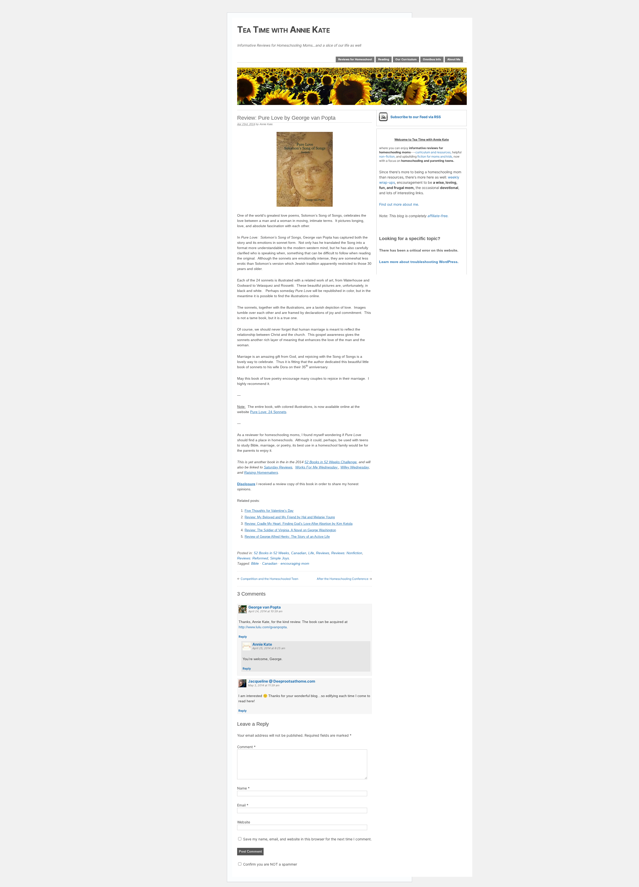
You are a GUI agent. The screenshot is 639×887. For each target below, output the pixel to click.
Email (242, 805)
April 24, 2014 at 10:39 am (265, 611)
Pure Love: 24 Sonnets (268, 412)
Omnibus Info (432, 59)
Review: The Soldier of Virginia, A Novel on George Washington (290, 530)
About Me (454, 59)
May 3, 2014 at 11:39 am (264, 685)
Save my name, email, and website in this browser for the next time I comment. (307, 839)
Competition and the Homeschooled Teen (269, 579)
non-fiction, (387, 156)
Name (243, 788)
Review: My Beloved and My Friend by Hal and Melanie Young (290, 517)
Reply (243, 636)
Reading (383, 59)
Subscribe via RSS (415, 117)
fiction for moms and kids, (435, 156)
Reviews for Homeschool (355, 59)
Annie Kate (266, 124)
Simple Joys (279, 558)
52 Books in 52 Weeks (271, 553)
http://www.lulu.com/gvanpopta (263, 627)
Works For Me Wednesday (316, 467)
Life (311, 553)
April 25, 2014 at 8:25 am (268, 648)
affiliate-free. (438, 216)
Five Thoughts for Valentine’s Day (269, 511)
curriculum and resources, (433, 152)
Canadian (298, 553)
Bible (255, 563)
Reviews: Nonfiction (346, 553)
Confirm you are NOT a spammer (269, 864)
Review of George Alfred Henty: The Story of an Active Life (287, 536)
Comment (246, 747)
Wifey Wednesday (354, 467)
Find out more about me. (399, 204)
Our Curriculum (406, 59)
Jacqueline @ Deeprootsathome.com (281, 681)
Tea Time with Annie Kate (283, 29)
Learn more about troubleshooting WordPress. (419, 262)
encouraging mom (295, 563)
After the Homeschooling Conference (342, 579)
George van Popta (264, 607)
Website (243, 822)
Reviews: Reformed (252, 558)
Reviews (322, 553)
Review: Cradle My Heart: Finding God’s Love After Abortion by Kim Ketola (298, 524)
